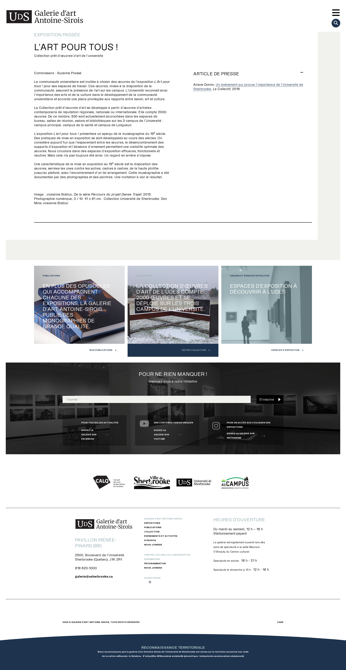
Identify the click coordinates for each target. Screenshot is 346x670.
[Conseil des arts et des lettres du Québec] (110, 482)
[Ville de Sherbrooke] (152, 482)
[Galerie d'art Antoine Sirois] (45, 16)
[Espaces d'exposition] (266, 311)
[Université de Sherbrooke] (194, 482)
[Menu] (336, 13)
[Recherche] (336, 23)
